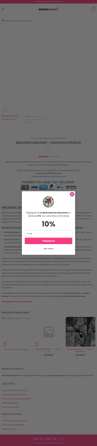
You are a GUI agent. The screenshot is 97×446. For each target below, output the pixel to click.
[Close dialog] (72, 194)
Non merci (48, 248)
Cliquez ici (48, 241)
